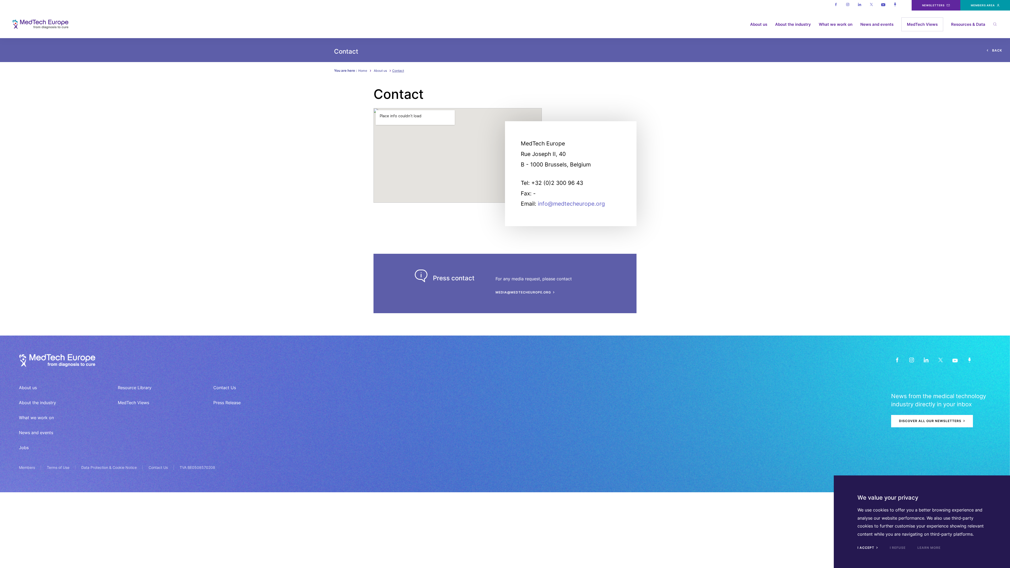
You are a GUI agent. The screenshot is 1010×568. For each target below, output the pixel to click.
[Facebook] (836, 5)
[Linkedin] (859, 5)
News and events (876, 24)
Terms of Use (58, 467)
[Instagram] (848, 5)
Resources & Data (968, 24)
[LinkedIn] (926, 360)
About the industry (793, 24)
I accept (866, 548)
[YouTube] (955, 360)
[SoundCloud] (969, 360)
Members (27, 467)
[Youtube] (883, 5)
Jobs (24, 447)
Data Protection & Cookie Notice (109, 467)
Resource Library (135, 387)
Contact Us (224, 387)
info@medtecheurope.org (571, 203)
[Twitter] (871, 5)
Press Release (227, 402)
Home (362, 71)
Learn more (929, 548)
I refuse (898, 548)
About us (758, 24)
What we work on (835, 24)
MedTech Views (922, 24)
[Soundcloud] (895, 5)
